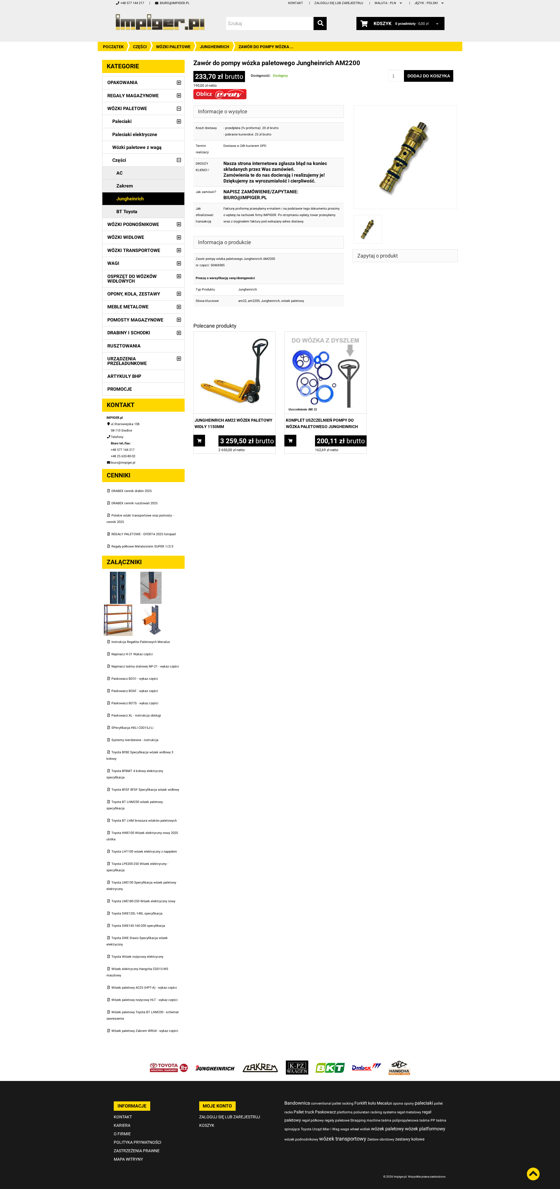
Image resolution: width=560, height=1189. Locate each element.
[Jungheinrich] (215, 1063)
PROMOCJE (119, 389)
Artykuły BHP (124, 376)
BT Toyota (126, 211)
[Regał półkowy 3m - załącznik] (118, 607)
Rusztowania (124, 346)
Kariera (122, 1125)
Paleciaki (122, 121)
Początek (113, 46)
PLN (385, 3)
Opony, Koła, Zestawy (133, 294)
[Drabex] (366, 1063)
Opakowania (122, 82)
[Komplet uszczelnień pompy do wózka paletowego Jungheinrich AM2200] (325, 335)
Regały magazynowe (133, 95)
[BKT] (330, 1063)
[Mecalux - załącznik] (118, 575)
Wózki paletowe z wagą (137, 147)
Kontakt (295, 3)
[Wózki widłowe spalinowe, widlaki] (399, 1063)
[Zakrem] (260, 1063)
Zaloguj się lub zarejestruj (338, 3)
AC (119, 173)
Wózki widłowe (125, 237)
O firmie (122, 1133)
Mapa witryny (128, 1159)
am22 (242, 301)
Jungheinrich (214, 46)
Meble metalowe (127, 307)
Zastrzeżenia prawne (137, 1150)
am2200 (254, 301)
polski (426, 3)
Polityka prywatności (137, 1142)
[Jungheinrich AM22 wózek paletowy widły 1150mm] (234, 335)
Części (140, 46)
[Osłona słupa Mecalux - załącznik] (151, 575)
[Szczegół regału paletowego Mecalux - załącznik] (151, 607)
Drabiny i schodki (128, 333)
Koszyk (206, 1125)
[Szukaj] (320, 23)
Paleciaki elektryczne (134, 134)
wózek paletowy (292, 301)
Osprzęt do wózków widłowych (132, 279)
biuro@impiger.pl (174, 3)
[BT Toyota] (169, 1063)
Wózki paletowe (173, 46)
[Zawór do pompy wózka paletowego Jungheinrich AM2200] (405, 108)
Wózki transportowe (133, 250)
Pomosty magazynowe (135, 320)
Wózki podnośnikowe (133, 224)
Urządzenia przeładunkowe (127, 361)
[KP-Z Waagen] (297, 1063)
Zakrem (124, 186)
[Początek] (160, 22)
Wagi (113, 263)
